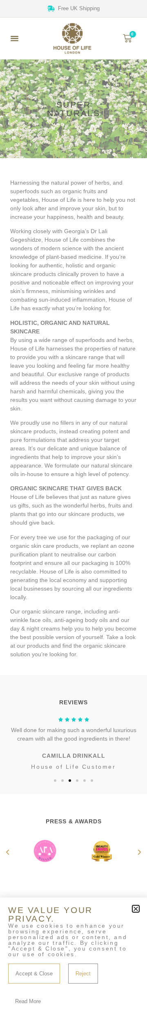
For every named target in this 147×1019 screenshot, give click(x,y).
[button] (14, 38)
